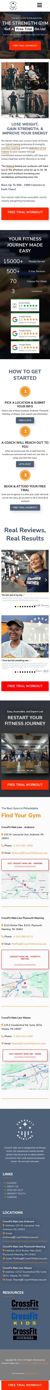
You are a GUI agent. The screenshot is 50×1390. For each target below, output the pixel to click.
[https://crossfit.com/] (25, 1305)
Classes (11, 1183)
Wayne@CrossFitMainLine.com (29, 1043)
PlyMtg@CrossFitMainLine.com (29, 943)
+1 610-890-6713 (23, 936)
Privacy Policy (42, 1363)
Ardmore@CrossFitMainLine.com (29, 853)
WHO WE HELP (15, 1190)
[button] (39, 6)
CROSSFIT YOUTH (16, 1193)
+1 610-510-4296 (23, 1036)
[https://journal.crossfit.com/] (25, 1334)
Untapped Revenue (31, 1373)
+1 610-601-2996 (23, 845)
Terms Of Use (27, 1363)
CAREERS (12, 1197)
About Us (12, 1186)
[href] (25, 886)
